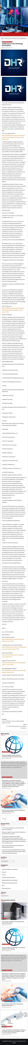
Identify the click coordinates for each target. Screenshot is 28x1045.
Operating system (6, 888)
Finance (4, 874)
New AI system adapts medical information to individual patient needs (12, 846)
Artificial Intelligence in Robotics (10, 869)
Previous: (13, 721)
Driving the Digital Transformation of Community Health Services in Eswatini (13, 832)
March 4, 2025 (9, 47)
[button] (2, 34)
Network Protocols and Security (9, 883)
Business (4, 872)
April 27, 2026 (9, 1034)
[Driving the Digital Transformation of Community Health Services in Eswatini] (14, 745)
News (3, 885)
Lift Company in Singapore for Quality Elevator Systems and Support (13, 828)
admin (4, 47)
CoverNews (20, 1041)
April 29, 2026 (9, 788)
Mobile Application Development (10, 880)
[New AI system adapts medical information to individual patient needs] (14, 799)
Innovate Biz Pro (5, 895)
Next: (16, 726)
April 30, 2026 (9, 758)
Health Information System (7, 41)
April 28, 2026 (9, 813)
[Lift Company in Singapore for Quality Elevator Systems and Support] (14, 911)
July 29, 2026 (9, 924)
